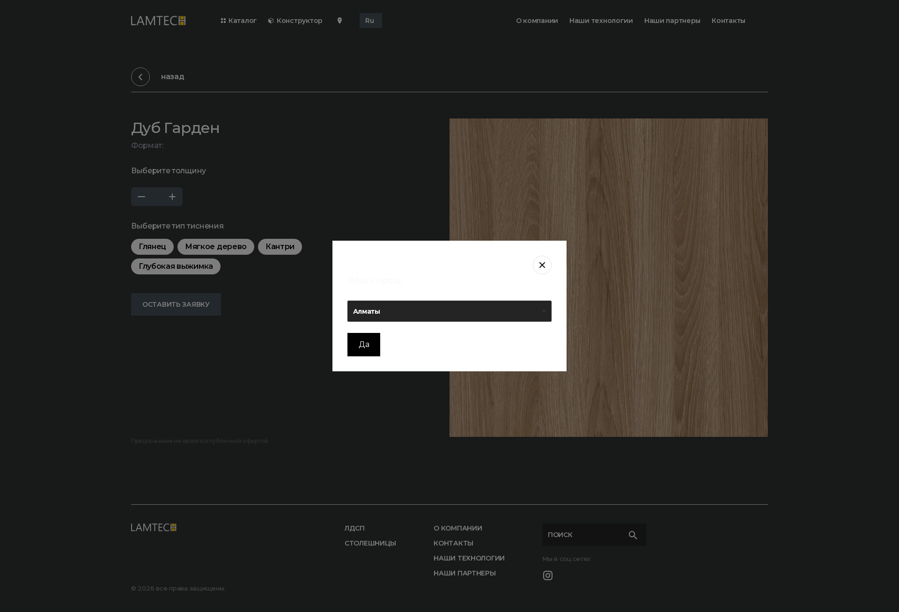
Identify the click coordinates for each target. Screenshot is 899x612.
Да (364, 344)
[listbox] (449, 311)
